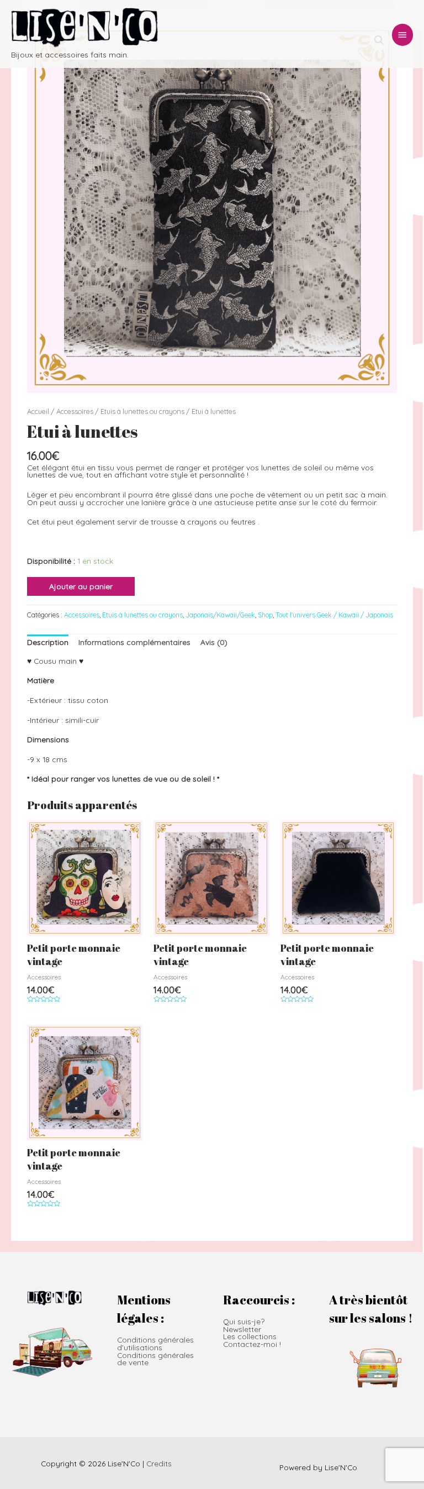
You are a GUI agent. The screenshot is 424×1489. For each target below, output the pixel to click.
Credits (159, 1463)
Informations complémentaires (134, 642)
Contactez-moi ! (252, 1344)
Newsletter (242, 1329)
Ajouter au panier (81, 586)
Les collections (250, 1336)
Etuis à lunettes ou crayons (142, 411)
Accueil (38, 411)
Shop (265, 615)
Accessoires (74, 411)
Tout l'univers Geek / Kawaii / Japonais (334, 615)
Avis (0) (213, 642)
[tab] (47, 642)
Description (47, 642)
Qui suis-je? (243, 1321)
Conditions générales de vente (155, 1358)
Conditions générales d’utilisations (155, 1343)
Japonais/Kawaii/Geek (220, 615)
